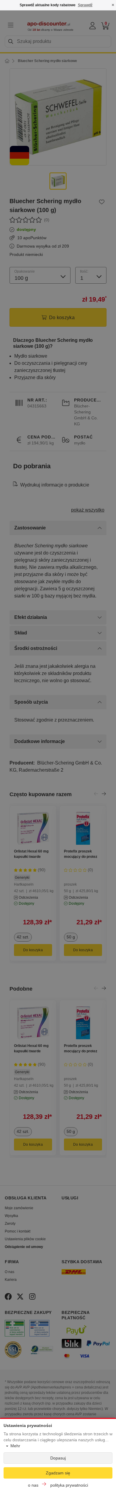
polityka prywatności (69, 1485)
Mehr (15, 1445)
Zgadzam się (58, 1473)
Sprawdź (85, 5)
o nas (33, 1485)
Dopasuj (58, 1458)
